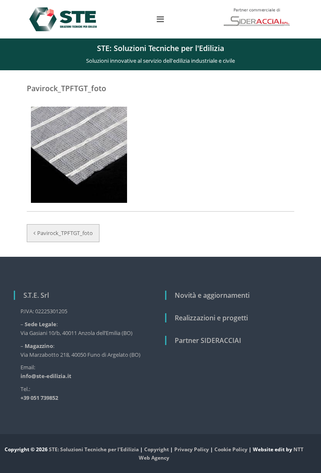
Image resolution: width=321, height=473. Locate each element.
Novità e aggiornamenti (212, 295)
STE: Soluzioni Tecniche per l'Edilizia (94, 449)
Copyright (156, 449)
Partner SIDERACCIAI (208, 340)
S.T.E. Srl (36, 295)
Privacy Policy (191, 449)
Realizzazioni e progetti (211, 317)
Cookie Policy (230, 449)
